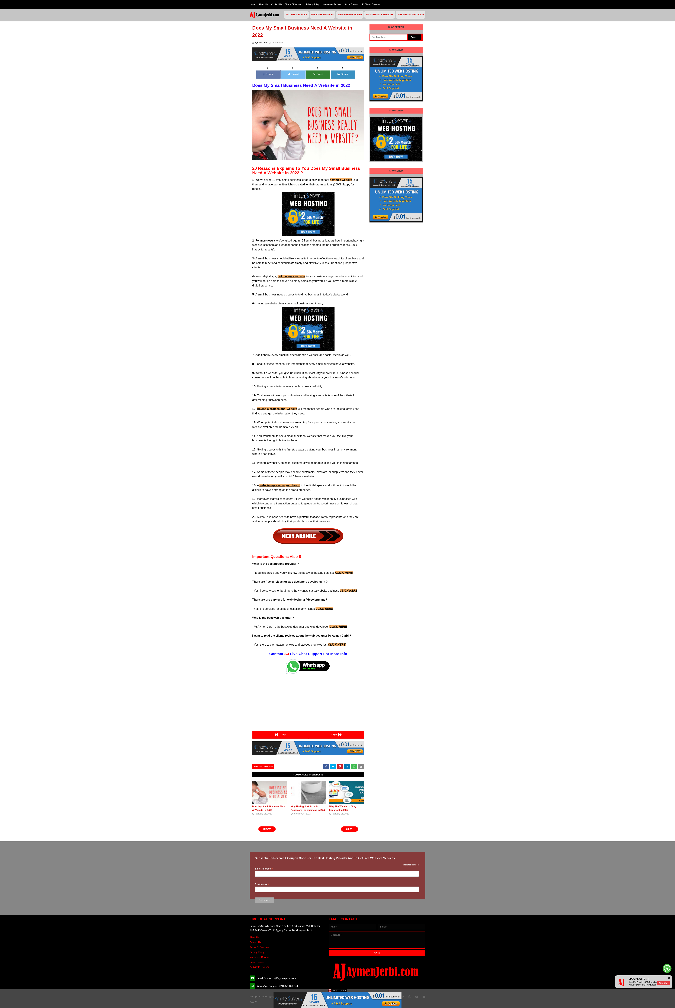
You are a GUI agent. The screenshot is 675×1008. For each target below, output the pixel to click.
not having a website (291, 276)
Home (252, 4)
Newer (267, 829)
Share (269, 74)
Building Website (263, 766)
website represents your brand (279, 485)
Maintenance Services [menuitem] (379, 14)
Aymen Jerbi (260, 42)
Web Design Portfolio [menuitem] (411, 14)
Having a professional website (277, 408)
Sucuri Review (351, 4)
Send (319, 74)
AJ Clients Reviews (371, 4)
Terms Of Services (294, 4)
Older (348, 829)
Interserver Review (332, 4)
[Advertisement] (308, 702)
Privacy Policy (312, 4)
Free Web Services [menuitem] (322, 14)
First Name (262, 884)
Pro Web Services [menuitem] (296, 14)
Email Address (264, 868)
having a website (341, 179)
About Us (263, 4)
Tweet (295, 74)
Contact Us (276, 4)
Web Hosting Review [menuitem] (350, 14)
